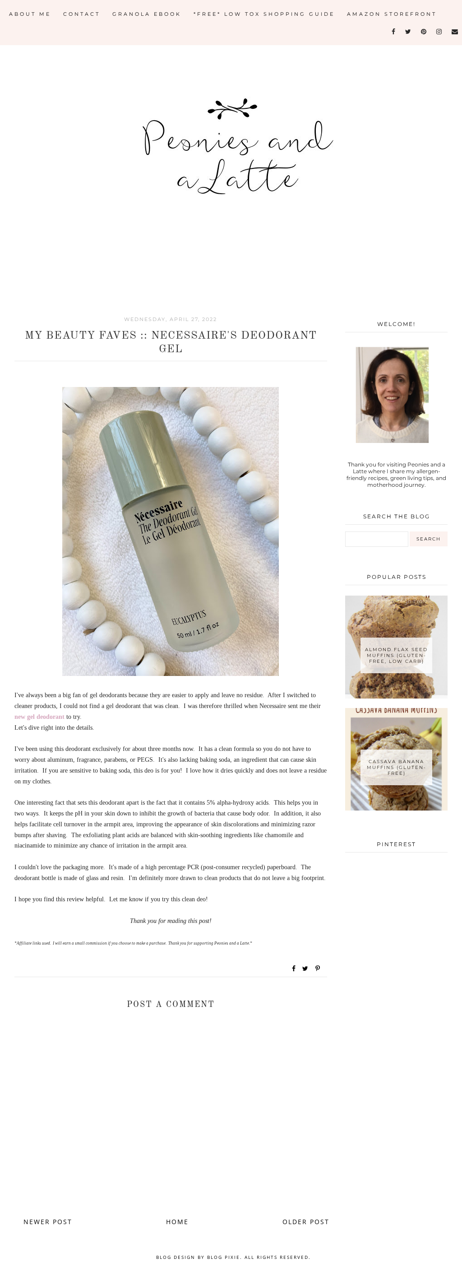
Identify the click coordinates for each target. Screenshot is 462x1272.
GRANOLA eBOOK (146, 14)
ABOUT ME (30, 14)
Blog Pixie (223, 1257)
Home (177, 1221)
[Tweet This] (307, 968)
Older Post (305, 1221)
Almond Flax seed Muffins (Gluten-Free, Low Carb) (396, 655)
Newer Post (47, 1221)
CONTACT (81, 14)
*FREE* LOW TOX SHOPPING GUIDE (264, 14)
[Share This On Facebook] (294, 968)
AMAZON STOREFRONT (392, 14)
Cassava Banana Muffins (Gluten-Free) (396, 767)
